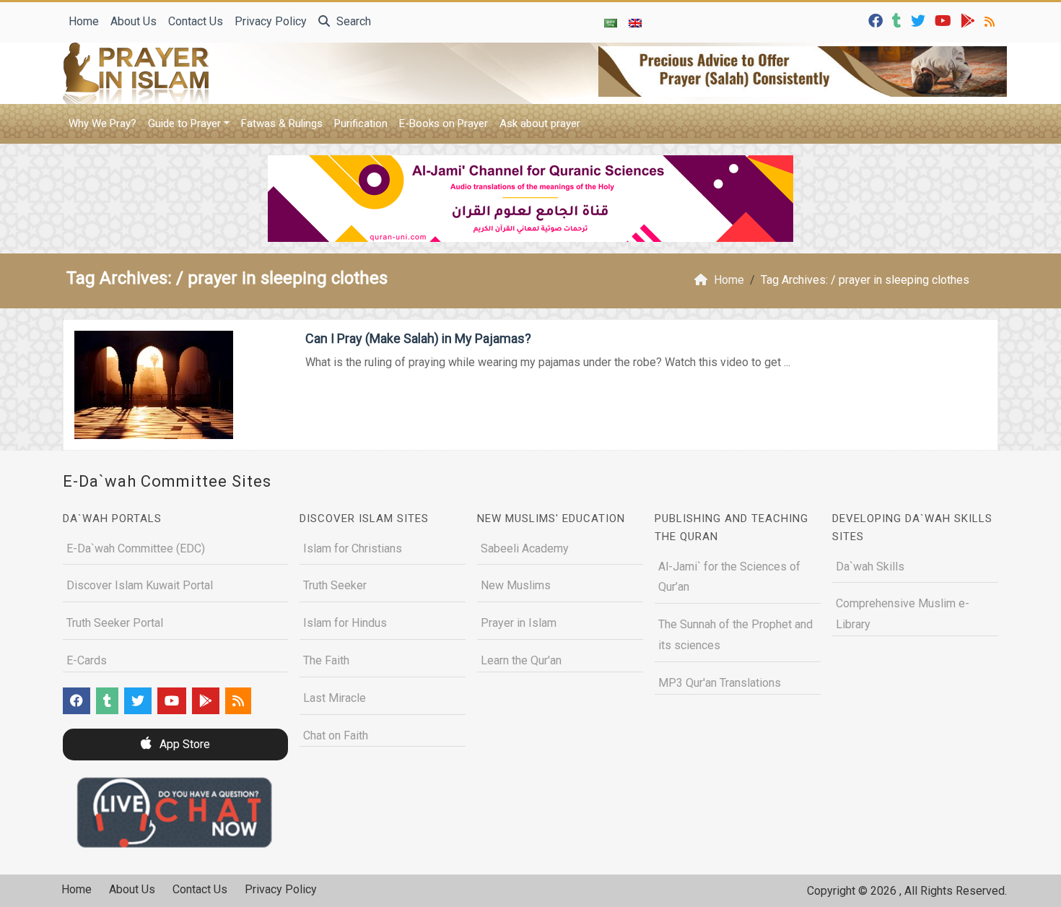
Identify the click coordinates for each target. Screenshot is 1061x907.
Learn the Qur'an (521, 660)
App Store (183, 744)
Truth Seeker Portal (114, 623)
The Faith (326, 660)
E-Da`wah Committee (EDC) (135, 548)
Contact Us (195, 21)
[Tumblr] (898, 20)
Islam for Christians (352, 548)
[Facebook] (877, 20)
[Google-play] (970, 20)
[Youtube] (945, 20)
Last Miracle (334, 698)
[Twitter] (920, 20)
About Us (133, 21)
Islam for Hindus (345, 623)
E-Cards (86, 660)
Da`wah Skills (870, 566)
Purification (361, 123)
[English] (635, 22)
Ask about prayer (539, 123)
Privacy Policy (271, 21)
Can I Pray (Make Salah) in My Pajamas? (418, 338)
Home (84, 21)
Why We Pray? (102, 123)
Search (352, 21)
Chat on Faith (335, 735)
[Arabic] (610, 22)
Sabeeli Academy (525, 548)
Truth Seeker (335, 585)
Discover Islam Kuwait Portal (139, 585)
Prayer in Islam (518, 623)
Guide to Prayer (184, 123)
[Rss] (991, 20)
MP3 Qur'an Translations (719, 683)
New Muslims (516, 585)
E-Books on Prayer (443, 123)
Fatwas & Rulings (282, 123)
